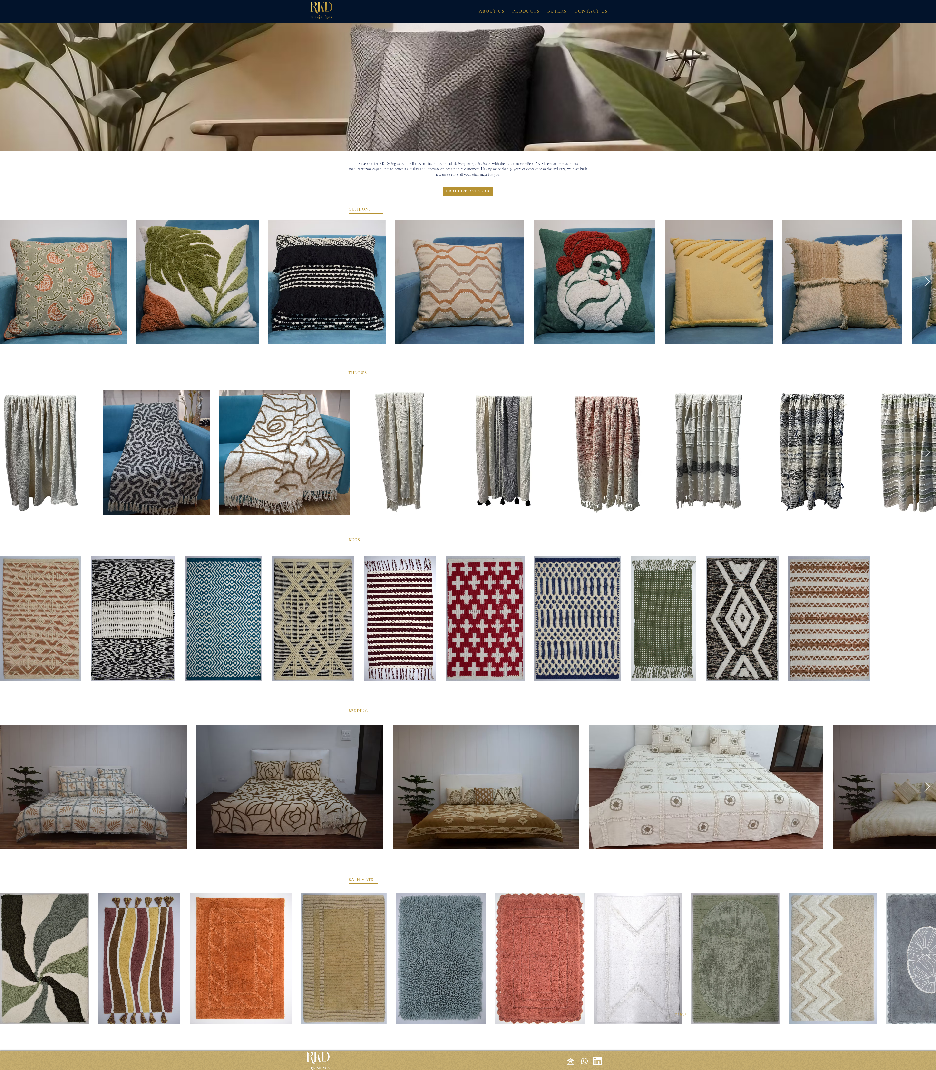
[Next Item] (927, 282)
